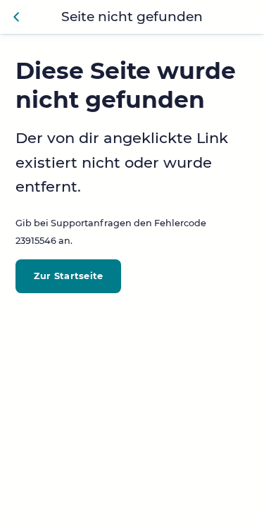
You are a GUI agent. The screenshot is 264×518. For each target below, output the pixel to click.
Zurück (17, 17)
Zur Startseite (68, 276)
